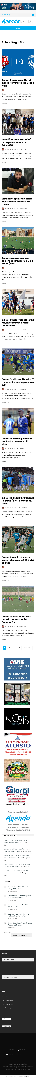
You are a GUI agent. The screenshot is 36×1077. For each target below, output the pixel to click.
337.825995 (10, 1066)
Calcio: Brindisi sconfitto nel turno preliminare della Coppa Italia (18, 82)
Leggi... (6, 103)
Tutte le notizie (16, 1041)
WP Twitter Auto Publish (11, 1076)
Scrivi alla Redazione (11, 1071)
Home (6, 1041)
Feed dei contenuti (8, 1001)
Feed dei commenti (8, 1004)
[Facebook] (2, 15)
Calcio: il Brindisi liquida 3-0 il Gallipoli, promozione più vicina (17, 441)
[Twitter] (5, 15)
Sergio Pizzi (13, 90)
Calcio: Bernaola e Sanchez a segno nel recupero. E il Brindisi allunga (18, 560)
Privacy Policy (7, 1018)
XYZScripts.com (26, 1076)
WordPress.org (6, 1008)
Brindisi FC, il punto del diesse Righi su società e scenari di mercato (17, 201)
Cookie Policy (7, 1026)
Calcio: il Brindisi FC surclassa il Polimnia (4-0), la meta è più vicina (18, 500)
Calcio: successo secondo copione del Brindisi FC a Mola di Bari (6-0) (17, 261)
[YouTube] (7, 15)
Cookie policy (19, 1071)
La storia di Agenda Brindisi (22, 1042)
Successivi (27, 648)
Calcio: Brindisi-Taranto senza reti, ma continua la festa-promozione (18, 322)
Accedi (4, 997)
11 (19, 648)
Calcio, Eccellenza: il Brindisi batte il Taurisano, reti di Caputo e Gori (16, 619)
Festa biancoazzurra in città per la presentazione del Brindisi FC (16, 142)
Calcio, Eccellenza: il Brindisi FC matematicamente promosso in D (18, 382)
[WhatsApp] (10, 15)
